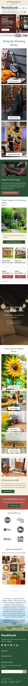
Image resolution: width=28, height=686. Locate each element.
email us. (9, 641)
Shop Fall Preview (8, 491)
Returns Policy (4, 682)
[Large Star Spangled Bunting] (20, 252)
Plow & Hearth (8, 678)
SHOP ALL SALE (14, 505)
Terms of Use (19, 681)
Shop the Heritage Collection (14, 242)
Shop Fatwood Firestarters (10, 192)
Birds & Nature (14, 429)
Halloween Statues (14, 81)
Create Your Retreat (14, 322)
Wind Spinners (14, 387)
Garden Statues (14, 408)
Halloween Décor (14, 117)
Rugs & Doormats (14, 450)
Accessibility (11, 682)
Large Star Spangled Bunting (20, 261)
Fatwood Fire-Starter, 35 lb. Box (7, 261)
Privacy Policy (4, 681)
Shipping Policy (12, 681)
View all (3, 205)
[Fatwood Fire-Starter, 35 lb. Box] (7, 252)
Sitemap (17, 682)
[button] (22, 8)
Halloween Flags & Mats (14, 154)
